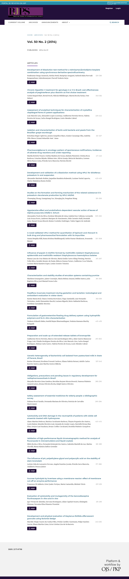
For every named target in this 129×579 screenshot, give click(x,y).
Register (109, 8)
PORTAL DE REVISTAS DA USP (14, 3)
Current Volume (16, 22)
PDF (33, 82)
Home (30, 35)
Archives (33, 22)
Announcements (50, 22)
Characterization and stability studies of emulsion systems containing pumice (63, 275)
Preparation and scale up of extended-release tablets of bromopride (58, 335)
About (65, 22)
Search (115, 22)
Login (118, 8)
